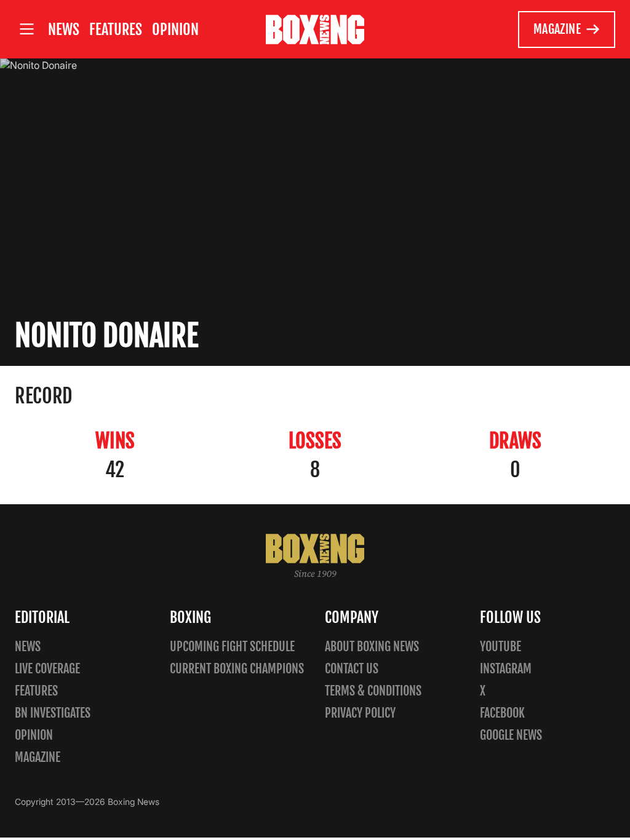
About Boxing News (372, 646)
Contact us (351, 668)
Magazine (557, 29)
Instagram (506, 668)
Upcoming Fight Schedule (232, 646)
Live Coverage (47, 668)
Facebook (502, 713)
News (63, 29)
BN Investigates (52, 713)
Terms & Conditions (373, 691)
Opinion (175, 29)
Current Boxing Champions (237, 668)
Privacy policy (360, 713)
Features (115, 29)
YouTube (500, 646)
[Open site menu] (26, 29)
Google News (511, 735)
